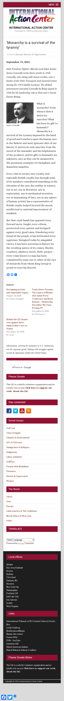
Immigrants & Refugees (18, 447)
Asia (8, 501)
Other (9, 520)
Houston (10, 583)
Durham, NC (12, 580)
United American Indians (17, 647)
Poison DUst (11, 637)
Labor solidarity (14, 456)
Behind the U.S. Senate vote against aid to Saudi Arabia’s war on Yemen (17, 324)
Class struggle (13, 432)
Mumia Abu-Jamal (14, 634)
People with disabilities (17, 466)
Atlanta (9, 564)
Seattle (9, 603)
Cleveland (11, 577)
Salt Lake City (12, 596)
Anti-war (10, 427)
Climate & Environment (18, 437)
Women (10, 480)
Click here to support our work (39, 668)
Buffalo (9, 574)
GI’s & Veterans (14, 442)
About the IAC (20, 391)
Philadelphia (11, 590)
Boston (9, 571)
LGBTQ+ (10, 461)
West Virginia (12, 606)
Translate (29, 543)
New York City (12, 587)
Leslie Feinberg (13, 627)
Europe (19, 54)
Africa (9, 496)
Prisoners (11, 471)
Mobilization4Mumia (15, 630)
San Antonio (11, 599)
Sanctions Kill (12, 643)
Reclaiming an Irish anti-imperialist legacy (17, 291)
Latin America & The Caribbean (21, 510)
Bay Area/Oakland (14, 567)
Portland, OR (12, 593)
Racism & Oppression (35, 54)
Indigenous (11, 452)
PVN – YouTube (13, 640)
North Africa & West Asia (18, 515)
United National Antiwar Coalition (21, 650)
